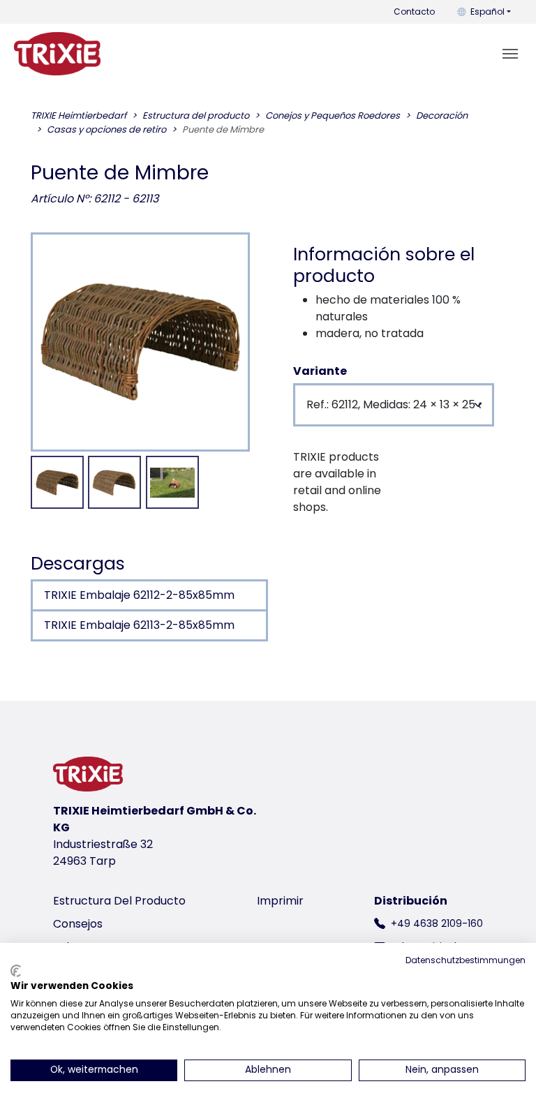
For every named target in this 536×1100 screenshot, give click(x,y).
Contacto (414, 11)
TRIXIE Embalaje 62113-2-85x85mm (139, 625)
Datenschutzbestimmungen (465, 960)
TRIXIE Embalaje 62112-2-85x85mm (139, 595)
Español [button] (487, 11)
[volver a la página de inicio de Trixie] (57, 53)
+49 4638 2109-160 (437, 923)
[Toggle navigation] (510, 54)
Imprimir (280, 901)
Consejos (78, 924)
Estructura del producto (119, 901)
